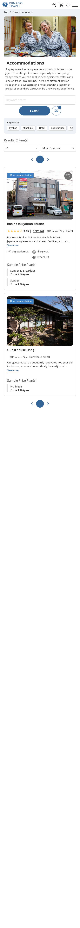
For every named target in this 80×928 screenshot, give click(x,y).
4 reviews (38, 230)
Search (34, 110)
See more (13, 245)
